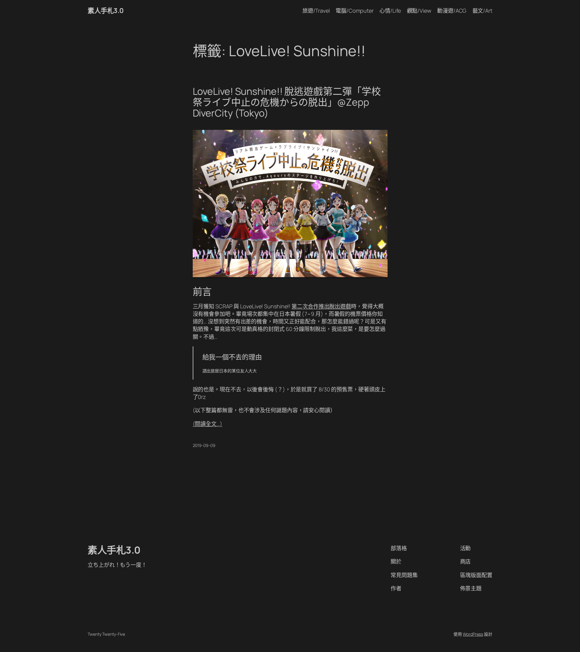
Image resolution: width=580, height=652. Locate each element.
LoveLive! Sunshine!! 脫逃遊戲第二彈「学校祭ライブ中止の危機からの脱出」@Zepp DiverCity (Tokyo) (287, 102)
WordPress (473, 634)
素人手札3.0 (106, 10)
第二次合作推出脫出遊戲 (321, 306)
